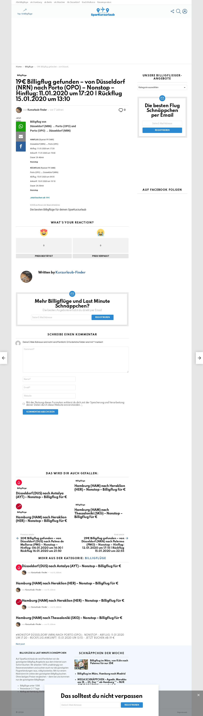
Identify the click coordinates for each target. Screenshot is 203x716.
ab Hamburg (36, 2)
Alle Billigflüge (22, 2)
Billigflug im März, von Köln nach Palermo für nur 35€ (109, 662)
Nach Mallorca (88, 2)
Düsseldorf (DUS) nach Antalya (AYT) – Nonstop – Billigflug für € (71, 566)
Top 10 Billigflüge (24, 14)
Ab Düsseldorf (73, 2)
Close (198, 695)
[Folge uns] (172, 11)
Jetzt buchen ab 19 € (39, 197)
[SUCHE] (178, 11)
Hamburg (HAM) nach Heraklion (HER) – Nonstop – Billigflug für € (67, 583)
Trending (19, 506)
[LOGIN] (184, 11)
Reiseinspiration (104, 2)
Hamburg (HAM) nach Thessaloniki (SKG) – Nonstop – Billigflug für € (98, 513)
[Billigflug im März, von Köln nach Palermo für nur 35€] (81, 664)
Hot (19, 482)
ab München (59, 2)
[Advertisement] (101, 41)
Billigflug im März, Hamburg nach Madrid (101, 674)
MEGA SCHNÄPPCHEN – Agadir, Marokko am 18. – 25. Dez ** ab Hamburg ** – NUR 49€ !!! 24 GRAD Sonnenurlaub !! (101, 682)
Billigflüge (22, 488)
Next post (20, 644)
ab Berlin (48, 2)
